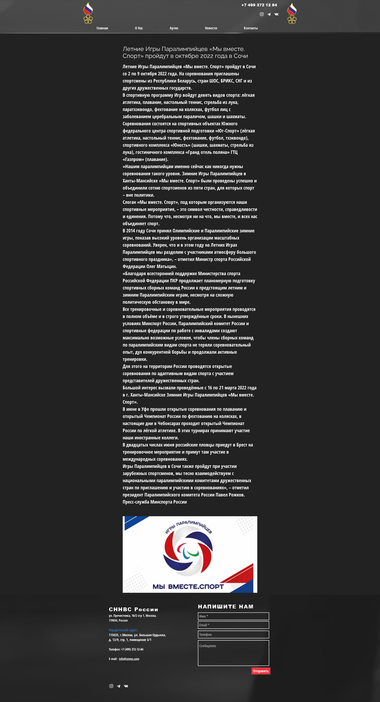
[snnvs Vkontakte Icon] (276, 14)
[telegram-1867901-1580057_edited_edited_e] (269, 14)
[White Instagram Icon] (261, 14)
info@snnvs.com (129, 659)
